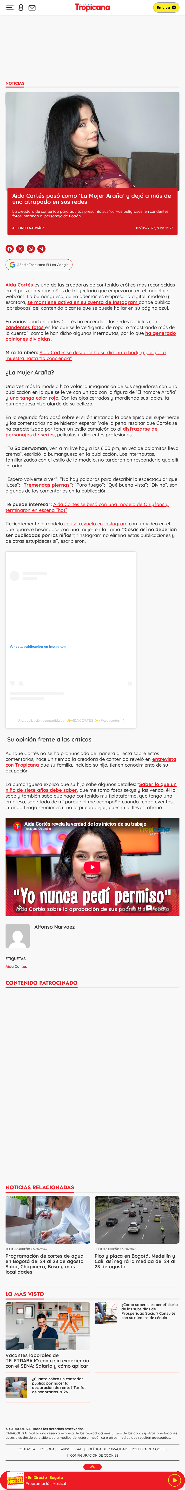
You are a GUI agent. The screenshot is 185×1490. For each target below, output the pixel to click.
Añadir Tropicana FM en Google (42, 265)
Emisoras (48, 1449)
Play (174, 1480)
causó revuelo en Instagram (95, 524)
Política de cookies (149, 1449)
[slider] (93, 1471)
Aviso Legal (71, 1449)
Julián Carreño (18, 1249)
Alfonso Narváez (28, 228)
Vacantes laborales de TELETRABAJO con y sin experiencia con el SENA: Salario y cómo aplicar (47, 1360)
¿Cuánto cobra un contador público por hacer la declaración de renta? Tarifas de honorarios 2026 (59, 1385)
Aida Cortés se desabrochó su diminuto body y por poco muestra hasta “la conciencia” (86, 355)
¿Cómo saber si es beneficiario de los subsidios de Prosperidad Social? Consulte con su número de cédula (149, 1311)
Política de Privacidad (106, 1449)
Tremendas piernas (47, 485)
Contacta (26, 1449)
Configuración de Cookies (94, 1455)
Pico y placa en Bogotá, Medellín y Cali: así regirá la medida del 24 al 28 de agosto (135, 1261)
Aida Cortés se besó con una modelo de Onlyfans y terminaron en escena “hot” (87, 507)
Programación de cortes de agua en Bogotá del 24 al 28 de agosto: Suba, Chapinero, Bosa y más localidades (45, 1264)
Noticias (15, 83)
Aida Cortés (16, 966)
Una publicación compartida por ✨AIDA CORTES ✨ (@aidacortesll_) (70, 720)
